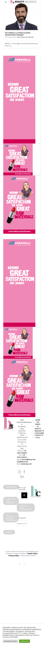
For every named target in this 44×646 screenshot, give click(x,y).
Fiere (18, 37)
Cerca (38, 437)
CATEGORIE (39, 433)
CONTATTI (39, 435)
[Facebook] (24, 471)
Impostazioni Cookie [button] (10, 641)
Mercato (31, 37)
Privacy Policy (13, 556)
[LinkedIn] (22, 476)
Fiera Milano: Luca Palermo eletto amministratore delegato (17, 34)
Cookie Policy (32, 553)
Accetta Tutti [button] (24, 641)
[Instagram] (19, 471)
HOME (37, 420)
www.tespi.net (26, 464)
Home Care (24, 37)
